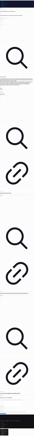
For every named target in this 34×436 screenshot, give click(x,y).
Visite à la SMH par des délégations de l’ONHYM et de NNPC (10, 393)
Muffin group (6, 420)
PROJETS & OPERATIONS (4, 2)
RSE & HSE (2, 5)
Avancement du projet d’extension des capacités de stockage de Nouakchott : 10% (14, 293)
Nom (1, 407)
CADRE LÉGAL (2, 6)
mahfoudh (4, 18)
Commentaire (2, 406)
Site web (1, 410)
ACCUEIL (2, 422)
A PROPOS (2, 423)
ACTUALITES (2, 3)
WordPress (18, 420)
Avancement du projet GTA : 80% (5, 193)
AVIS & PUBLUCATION (3, 4)
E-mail (1, 409)
